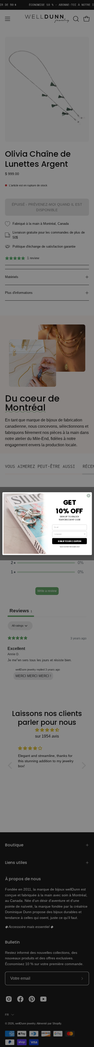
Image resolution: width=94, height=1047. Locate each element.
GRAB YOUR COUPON (69, 541)
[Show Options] (84, 534)
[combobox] (68, 534)
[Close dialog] (88, 495)
